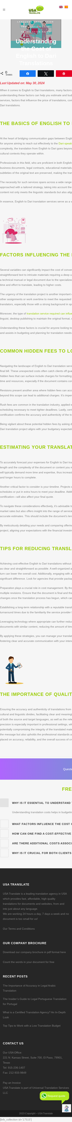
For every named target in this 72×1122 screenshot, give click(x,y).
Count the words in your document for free (28, 962)
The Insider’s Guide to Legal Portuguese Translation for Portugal (34, 1001)
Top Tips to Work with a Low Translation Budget (31, 1025)
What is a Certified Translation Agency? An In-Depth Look (34, 1015)
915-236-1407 (16, 1067)
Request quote (56, 1095)
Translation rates (36, 32)
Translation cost (35, 27)
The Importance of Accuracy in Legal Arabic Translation (29, 988)
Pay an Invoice (12, 1082)
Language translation (35, 22)
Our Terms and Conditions (19, 928)
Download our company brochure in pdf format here (34, 952)
